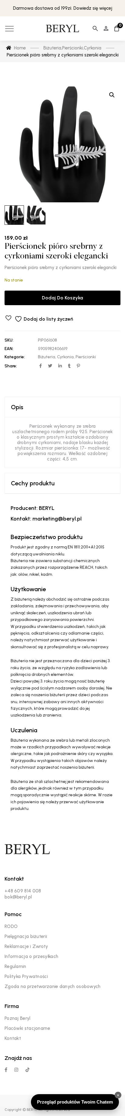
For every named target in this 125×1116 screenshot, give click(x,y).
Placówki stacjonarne (27, 1028)
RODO (11, 926)
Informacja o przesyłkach (31, 956)
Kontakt (13, 1038)
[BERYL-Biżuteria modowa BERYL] (62, 28)
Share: (11, 366)
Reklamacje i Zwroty (26, 946)
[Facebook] (6, 1069)
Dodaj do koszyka (62, 298)
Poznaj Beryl (18, 1018)
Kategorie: (15, 356)
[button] (111, 94)
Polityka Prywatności (26, 976)
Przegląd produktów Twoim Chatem (75, 1101)
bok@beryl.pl (18, 897)
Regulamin (15, 966)
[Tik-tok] (27, 1069)
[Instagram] (16, 1069)
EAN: (9, 348)
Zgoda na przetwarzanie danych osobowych (53, 986)
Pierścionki (86, 356)
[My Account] (106, 28)
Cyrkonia (65, 356)
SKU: (9, 340)
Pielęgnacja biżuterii (26, 936)
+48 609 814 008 (23, 891)
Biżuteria (46, 356)
